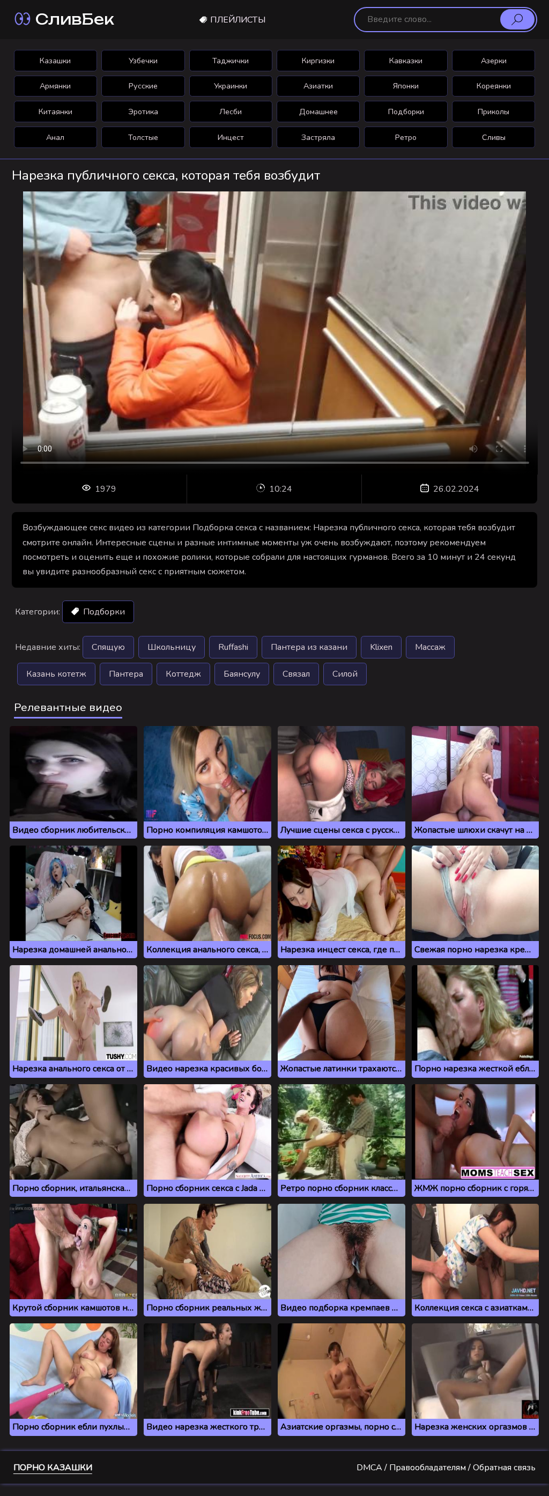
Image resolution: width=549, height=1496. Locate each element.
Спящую (108, 647)
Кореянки (494, 85)
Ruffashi (233, 647)
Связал (296, 674)
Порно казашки (52, 1467)
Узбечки (143, 60)
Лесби (230, 111)
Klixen (381, 647)
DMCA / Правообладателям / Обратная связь (446, 1467)
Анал (55, 137)
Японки (406, 85)
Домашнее (318, 111)
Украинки (230, 85)
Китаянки (55, 111)
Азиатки (318, 85)
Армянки (55, 85)
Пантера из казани (309, 647)
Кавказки (405, 60)
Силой (345, 674)
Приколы (493, 111)
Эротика (143, 111)
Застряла (318, 137)
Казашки (55, 60)
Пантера (126, 674)
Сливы (494, 137)
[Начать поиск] (517, 19)
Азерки (494, 60)
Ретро (406, 137)
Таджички (230, 60)
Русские (143, 85)
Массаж (430, 647)
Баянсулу (242, 674)
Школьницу (171, 647)
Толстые (143, 137)
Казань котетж (56, 674)
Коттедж (183, 674)
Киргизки (318, 60)
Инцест (231, 137)
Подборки (406, 111)
